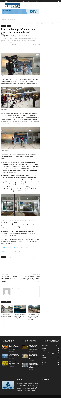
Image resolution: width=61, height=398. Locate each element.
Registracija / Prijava (6, 1)
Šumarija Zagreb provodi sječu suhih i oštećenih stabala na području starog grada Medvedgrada (33, 318)
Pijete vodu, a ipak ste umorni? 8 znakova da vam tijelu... (14, 356)
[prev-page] (2, 324)
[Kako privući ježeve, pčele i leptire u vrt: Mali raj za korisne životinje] (5, 363)
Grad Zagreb (9, 257)
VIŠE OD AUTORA (16, 302)
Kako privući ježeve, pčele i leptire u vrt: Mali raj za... (14, 363)
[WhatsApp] (13, 48)
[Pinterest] (10, 48)
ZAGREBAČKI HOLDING (28, 257)
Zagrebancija (7, 44)
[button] (58, 1)
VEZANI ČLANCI (6, 302)
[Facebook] (2, 48)
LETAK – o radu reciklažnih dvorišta (11, 252)
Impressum (19, 1)
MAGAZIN (4, 19)
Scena (29, 16)
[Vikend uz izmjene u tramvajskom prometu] (7, 309)
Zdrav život (11, 19)
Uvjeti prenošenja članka (27, 1)
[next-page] (5, 324)
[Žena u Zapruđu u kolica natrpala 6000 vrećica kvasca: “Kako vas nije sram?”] (25, 356)
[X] (6, 48)
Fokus (34, 16)
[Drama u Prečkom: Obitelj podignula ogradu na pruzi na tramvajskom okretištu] (25, 347)
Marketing (13, 1)
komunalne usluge (18, 257)
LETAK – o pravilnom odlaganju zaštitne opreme (14, 248)
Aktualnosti (12, 16)
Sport (25, 16)
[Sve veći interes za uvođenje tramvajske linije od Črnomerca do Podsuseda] (25, 365)
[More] (17, 48)
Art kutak (55, 16)
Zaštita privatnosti (37, 1)
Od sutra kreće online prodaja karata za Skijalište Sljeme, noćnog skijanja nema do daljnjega (9, 279)
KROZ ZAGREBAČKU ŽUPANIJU (44, 16)
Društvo (8, 26)
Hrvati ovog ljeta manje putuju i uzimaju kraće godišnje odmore (19, 316)
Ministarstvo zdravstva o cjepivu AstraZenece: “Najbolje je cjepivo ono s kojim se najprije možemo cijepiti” (31, 279)
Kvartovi (19, 16)
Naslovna (5, 16)
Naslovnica (3, 23)
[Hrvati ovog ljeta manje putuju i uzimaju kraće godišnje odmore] (20, 309)
